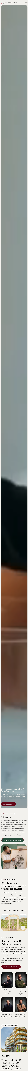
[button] (26, 2)
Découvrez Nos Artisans (11, 966)
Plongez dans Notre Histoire (12, 840)
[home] (9, 2)
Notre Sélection (8, 804)
